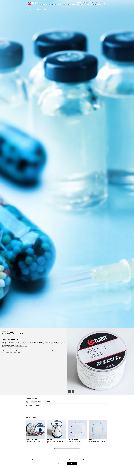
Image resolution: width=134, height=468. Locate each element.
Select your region (97, 2)
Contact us (91, 2)
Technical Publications (95, 4)
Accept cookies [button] (72, 463)
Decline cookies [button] (62, 463)
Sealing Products (52, 4)
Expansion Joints (62, 4)
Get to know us (43, 4)
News (88, 4)
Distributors (82, 4)
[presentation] (69, 391)
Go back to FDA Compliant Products (37, 9)
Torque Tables (79, 2)
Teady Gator (85, 2)
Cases (77, 4)
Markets (69, 4)
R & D (73, 4)
